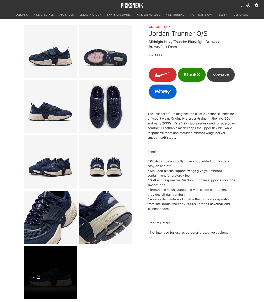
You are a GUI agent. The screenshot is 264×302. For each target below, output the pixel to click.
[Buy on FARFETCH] (221, 75)
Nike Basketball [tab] (148, 14)
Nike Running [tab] (175, 14)
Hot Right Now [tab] (201, 14)
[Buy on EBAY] (163, 92)
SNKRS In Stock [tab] (90, 14)
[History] (248, 5)
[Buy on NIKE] (163, 75)
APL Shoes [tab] (66, 14)
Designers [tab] (241, 14)
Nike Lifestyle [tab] (44, 14)
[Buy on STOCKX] (192, 75)
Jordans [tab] (22, 14)
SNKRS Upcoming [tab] (119, 14)
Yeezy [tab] (223, 14)
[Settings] (256, 5)
